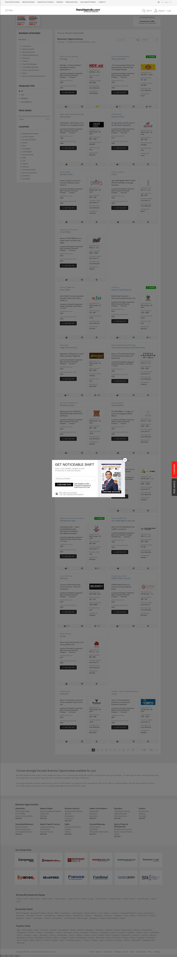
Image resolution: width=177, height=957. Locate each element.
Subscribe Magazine (111, 492)
